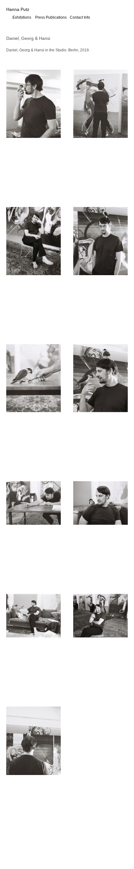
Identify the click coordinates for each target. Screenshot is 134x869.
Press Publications (51, 17)
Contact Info (80, 17)
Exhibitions (21, 17)
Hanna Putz (17, 9)
